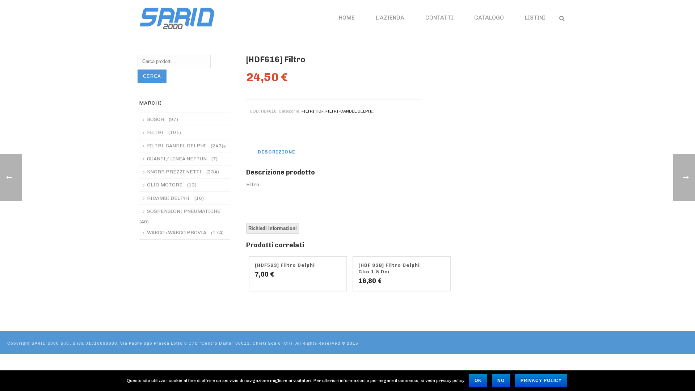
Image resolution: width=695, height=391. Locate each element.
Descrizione (276, 152)
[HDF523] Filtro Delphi (285, 265)
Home (347, 17)
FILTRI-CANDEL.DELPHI (349, 111)
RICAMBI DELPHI (168, 198)
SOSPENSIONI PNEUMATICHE (183, 211)
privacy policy (541, 380)
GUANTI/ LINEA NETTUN (177, 159)
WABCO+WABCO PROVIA (176, 233)
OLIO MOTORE (164, 185)
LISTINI (535, 17)
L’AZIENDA (390, 17)
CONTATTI (439, 17)
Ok (478, 380)
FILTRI (155, 132)
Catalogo (489, 17)
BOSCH (155, 119)
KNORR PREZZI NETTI (174, 172)
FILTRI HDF (312, 111)
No (501, 380)
